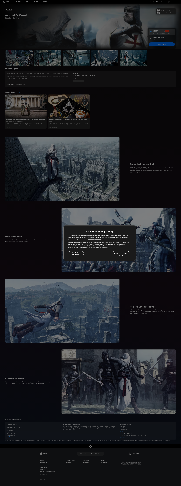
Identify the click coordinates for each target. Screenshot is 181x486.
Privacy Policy (98, 237)
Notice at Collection (110, 237)
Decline (116, 253)
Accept (126, 253)
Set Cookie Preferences (76, 253)
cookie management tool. (94, 239)
